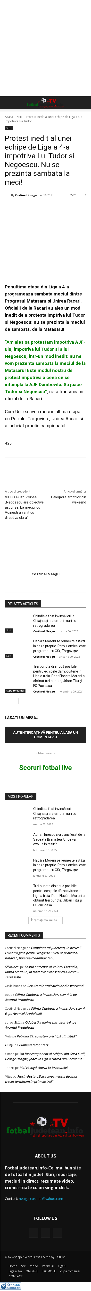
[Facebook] (33, 1233)
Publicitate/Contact (33, 1045)
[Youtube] (57, 1233)
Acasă (9, 117)
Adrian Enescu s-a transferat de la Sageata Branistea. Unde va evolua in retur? (59, 839)
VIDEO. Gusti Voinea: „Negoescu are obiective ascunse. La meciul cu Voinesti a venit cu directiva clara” (24, 507)
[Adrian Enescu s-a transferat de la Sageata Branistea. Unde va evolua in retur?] (17, 840)
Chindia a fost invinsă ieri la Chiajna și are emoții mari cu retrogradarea (54, 620)
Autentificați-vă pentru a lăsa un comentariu (45, 734)
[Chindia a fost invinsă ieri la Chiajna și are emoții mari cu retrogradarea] (17, 622)
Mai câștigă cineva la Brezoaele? (43, 1067)
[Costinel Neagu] (8, 195)
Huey (9, 1045)
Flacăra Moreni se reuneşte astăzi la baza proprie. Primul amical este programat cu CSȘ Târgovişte (59, 646)
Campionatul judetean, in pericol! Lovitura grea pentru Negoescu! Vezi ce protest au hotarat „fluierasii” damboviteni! (43, 953)
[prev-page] (8, 701)
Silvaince (11, 967)
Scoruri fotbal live (45, 768)
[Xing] (45, 583)
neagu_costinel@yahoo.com (41, 1198)
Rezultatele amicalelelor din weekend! (55, 986)
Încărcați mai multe (44, 920)
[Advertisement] (45, 48)
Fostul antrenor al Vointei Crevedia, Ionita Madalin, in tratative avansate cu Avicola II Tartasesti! (42, 972)
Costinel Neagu (26, 195)
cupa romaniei (15, 690)
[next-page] (16, 701)
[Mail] (45, 1233)
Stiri (19, 117)
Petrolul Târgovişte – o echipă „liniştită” (46, 1036)
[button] (8, 102)
